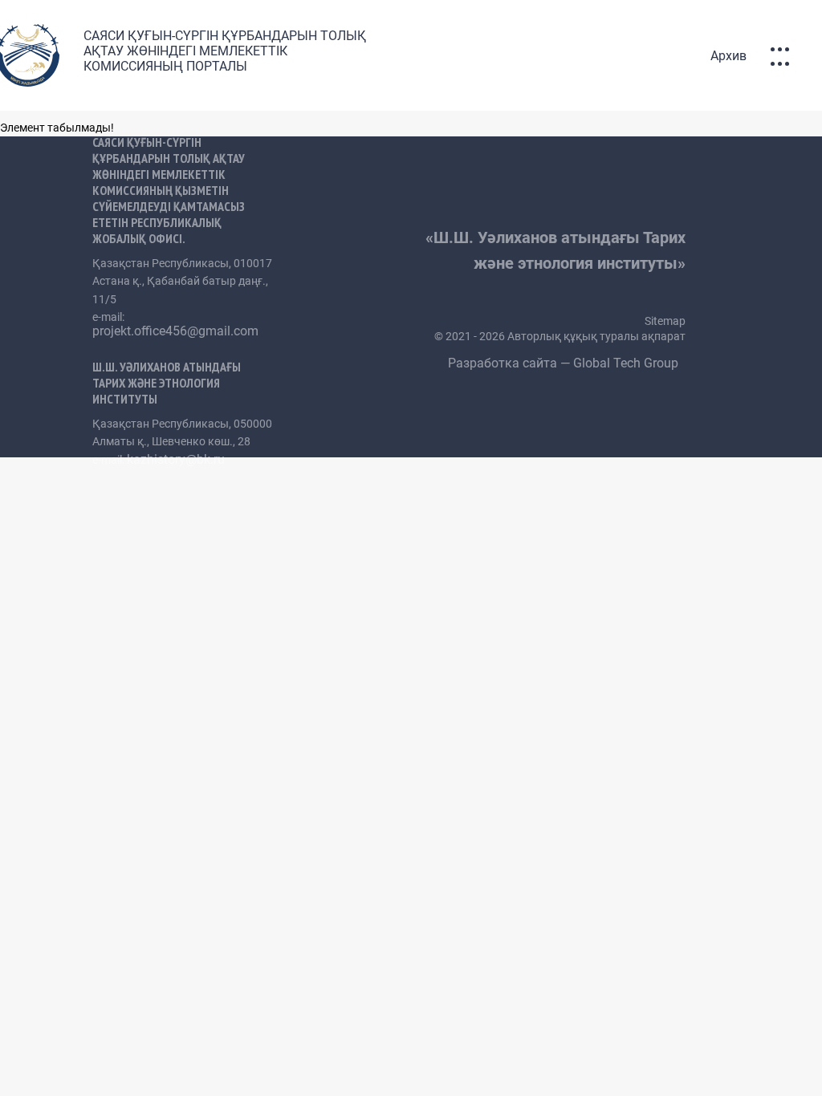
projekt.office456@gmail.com (175, 331)
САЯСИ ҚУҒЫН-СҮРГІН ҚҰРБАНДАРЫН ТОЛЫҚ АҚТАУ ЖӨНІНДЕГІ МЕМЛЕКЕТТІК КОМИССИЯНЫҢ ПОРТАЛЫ (224, 51)
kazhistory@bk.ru (176, 459)
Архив (728, 55)
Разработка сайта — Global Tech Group (565, 363)
